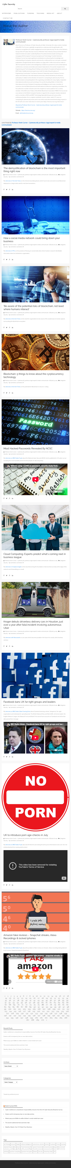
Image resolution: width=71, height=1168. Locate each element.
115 (15, 1011)
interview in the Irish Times (12, 319)
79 (55, 1005)
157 (22, 1018)
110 (59, 1009)
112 (68, 1009)
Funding (30, 13)
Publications (19, 13)
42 (34, 1000)
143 (19, 1016)
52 (10, 1003)
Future (58, 1144)
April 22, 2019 (54, 452)
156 (17, 1018)
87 (22, 1007)
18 (68, 996)
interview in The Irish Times (13, 181)
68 (10, 1005)
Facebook (52, 1144)
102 (19, 1009)
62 (51, 1003)
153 (68, 1016)
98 (68, 1007)
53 (14, 1003)
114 (10, 1011)
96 (60, 1007)
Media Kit (50, 13)
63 (55, 1003)
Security (6, 176)
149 (48, 1016)
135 (46, 1013)
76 (43, 1005)
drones (47, 1144)
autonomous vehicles (38, 1144)
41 (30, 1000)
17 (64, 996)
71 (22, 1005)
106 (39, 1009)
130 (22, 1013)
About (59, 13)
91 (39, 1007)
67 (6, 1005)
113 (6, 1011)
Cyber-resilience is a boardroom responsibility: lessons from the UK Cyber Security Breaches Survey (32, 1032)
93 (47, 1007)
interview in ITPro (10, 251)
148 (44, 1016)
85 (14, 1007)
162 (46, 1018)
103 (24, 1009)
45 (47, 1000)
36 (10, 1000)
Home (4, 29)
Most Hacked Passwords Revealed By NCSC (28, 448)
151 (58, 1016)
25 (30, 998)
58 (34, 1003)
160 (36, 1018)
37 (14, 1000)
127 (7, 1013)
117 (24, 1011)
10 (37, 996)
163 (51, 1018)
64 (59, 1003)
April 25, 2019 (54, 312)
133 (36, 1013)
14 (52, 996)
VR (54, 1151)
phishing (6, 1151)
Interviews (6, 13)
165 (61, 1018)
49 (63, 1000)
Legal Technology (25, 1148)
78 (51, 1005)
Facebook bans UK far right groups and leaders (30, 701)
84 (9, 1007)
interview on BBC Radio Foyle (13, 458)
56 (26, 1003)
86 (18, 1007)
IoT (15, 1148)
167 (27, 1020)
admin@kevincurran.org (26, 113)
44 (43, 1000)
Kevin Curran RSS (11, 1106)
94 (51, 1007)
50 (67, 1000)
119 (34, 1011)
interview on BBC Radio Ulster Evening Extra (17, 711)
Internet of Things (8, 1148)
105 (34, 1009)
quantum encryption (27, 1151)
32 (59, 998)
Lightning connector (37, 1148)
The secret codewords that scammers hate (16, 1045)
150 (53, 1016)
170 (42, 1020)
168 (32, 1020)
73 (30, 1005)
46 (51, 1000)
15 (56, 996)
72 (26, 1005)
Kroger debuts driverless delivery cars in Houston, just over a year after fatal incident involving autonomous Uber (33, 624)
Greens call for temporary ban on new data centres (18, 1036)
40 (26, 1000)
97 (64, 1007)
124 (57, 1011)
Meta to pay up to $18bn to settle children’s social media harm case (22, 1040)
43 (38, 1000)
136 (51, 1013)
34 (67, 998)
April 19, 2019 (54, 631)
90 (35, 1007)
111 (63, 1009)
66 (67, 1003)
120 (38, 1011)
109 (54, 1009)
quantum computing (15, 1151)
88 (26, 1007)
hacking (63, 1144)
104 (29, 1009)
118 (29, 1011)
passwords (61, 1148)
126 (67, 1011)
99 (5, 1009)
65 (63, 1003)
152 (63, 1016)
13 (48, 996)
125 (62, 1011)
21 (14, 998)
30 (51, 998)
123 (53, 1011)
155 (12, 1018)
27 (38, 998)
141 (10, 1016)
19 (6, 998)
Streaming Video (48, 1151)
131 (27, 1013)
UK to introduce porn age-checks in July (26, 835)
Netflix (55, 1148)
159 (31, 1018)
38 (18, 1000)
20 (10, 998)
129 (17, 1013)
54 (18, 1003)
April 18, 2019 (54, 705)
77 (47, 1005)
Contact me (8, 18)
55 (22, 1003)
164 (56, 1018)
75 (38, 1005)
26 (34, 998)
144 (24, 1016)
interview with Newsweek (12, 637)
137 (56, 1013)
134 (41, 1013)
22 (18, 998)
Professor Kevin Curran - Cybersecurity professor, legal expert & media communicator (27, 174)
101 (14, 1009)
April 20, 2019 (54, 560)
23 (22, 998)
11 (40, 996)
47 (55, 1000)
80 (59, 1005)
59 (38, 1003)
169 (37, 1020)
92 (43, 1007)
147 (39, 1016)
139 (65, 1013)
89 (30, 1007)
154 (7, 1018)
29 (47, 998)
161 (41, 1018)
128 (12, 1013)
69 (14, 1005)
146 (34, 1016)
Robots (35, 1151)
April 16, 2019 (54, 941)
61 (47, 1003)
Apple (18, 1144)
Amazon (13, 1144)
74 (34, 1005)
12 (44, 996)
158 (26, 1018)
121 (43, 1011)
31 (55, 998)
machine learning (48, 1148)
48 (59, 1000)
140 (5, 1016)
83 (5, 1007)
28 (43, 998)
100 (9, 1009)
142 (15, 1016)
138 (60, 1013)
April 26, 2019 (54, 174)
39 (22, 1000)
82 (67, 1005)
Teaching (40, 13)
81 (63, 1005)
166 (65, 1018)
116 (19, 1011)
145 (29, 1016)
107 (44, 1009)
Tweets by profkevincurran (11, 1094)
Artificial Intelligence (26, 1144)
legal (18, 1148)
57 (30, 1003)
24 (26, 998)
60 (43, 1003)
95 (55, 1007)
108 (49, 1009)
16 (60, 996)
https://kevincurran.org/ (28, 110)
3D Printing (7, 1144)
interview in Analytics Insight (13, 566)
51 (5, 1003)
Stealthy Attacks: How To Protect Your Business (17, 1049)
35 (6, 1000)
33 (63, 998)
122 (48, 1011)
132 (31, 1013)
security (40, 1151)
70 (18, 1005)
